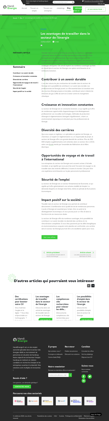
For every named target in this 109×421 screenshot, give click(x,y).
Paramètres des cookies (44, 416)
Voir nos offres (49, 237)
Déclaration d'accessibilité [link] (86, 418)
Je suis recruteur (95, 9)
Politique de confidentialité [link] (73, 416)
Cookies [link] (61, 416)
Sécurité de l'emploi (20, 88)
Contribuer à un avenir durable (23, 73)
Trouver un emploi (34, 9)
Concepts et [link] (55, 354)
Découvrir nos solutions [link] (72, 354)
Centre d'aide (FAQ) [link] (54, 357)
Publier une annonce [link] (71, 351)
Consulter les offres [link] (88, 351)
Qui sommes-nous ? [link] (54, 351)
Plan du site (101, 3)
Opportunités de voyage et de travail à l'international (25, 84)
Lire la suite (45, 320)
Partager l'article (21, 53)
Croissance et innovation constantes (25, 76)
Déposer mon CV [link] (87, 357)
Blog (68, 8)
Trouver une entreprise (48, 9)
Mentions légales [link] (89, 416)
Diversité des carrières (21, 80)
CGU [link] (55, 416)
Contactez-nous (22, 386)
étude (51, 144)
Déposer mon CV (78, 9)
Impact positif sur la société (22, 91)
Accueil (24, 8)
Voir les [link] (87, 354)
